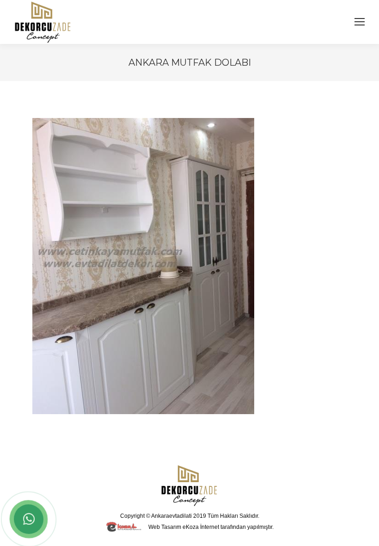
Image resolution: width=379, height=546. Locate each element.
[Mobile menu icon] (359, 21)
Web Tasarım (164, 527)
